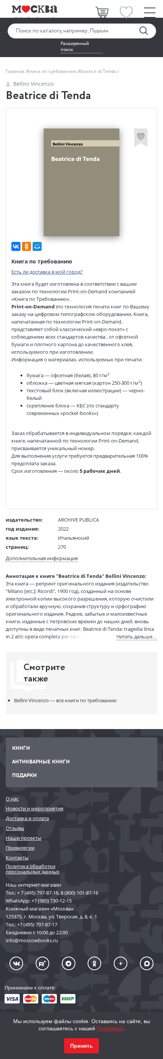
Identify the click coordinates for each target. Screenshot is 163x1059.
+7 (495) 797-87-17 (37, 924)
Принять (81, 1046)
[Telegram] (68, 963)
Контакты (17, 857)
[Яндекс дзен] (120, 963)
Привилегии (20, 847)
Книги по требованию (52, 71)
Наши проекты (23, 838)
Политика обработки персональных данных (33, 869)
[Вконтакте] (16, 963)
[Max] (147, 963)
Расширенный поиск (75, 47)
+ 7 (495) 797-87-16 (37, 892)
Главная (15, 71)
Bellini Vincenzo (33, 83)
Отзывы (15, 828)
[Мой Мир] (37, 246)
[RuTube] (42, 963)
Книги (21, 748)
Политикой (110, 1028)
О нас (12, 798)
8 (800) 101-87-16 (79, 892)
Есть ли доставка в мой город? (47, 271)
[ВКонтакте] (15, 246)
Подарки (24, 775)
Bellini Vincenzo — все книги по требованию (65, 700)
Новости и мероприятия (34, 808)
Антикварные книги (41, 761)
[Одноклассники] (26, 246)
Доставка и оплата (27, 818)
